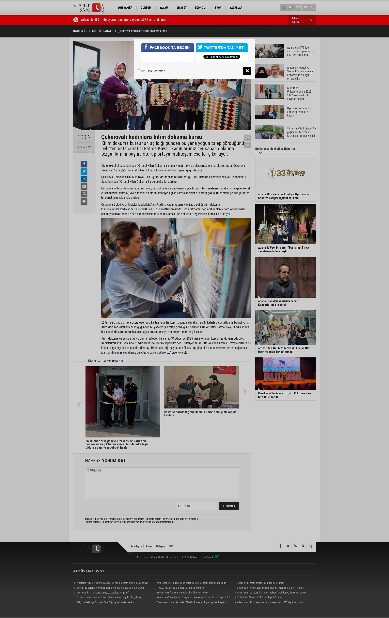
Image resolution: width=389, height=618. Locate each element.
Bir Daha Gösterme (152, 71)
